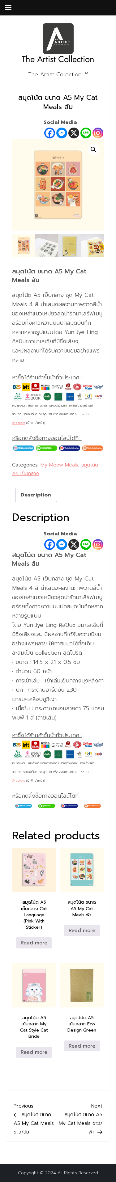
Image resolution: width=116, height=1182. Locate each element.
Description (36, 495)
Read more (34, 943)
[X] (73, 133)
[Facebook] (49, 133)
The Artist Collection (58, 59)
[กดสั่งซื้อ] (23, 448)
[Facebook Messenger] (61, 133)
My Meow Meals (59, 465)
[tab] (35, 495)
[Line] (85, 133)
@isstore (18, 422)
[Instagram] (97, 133)
